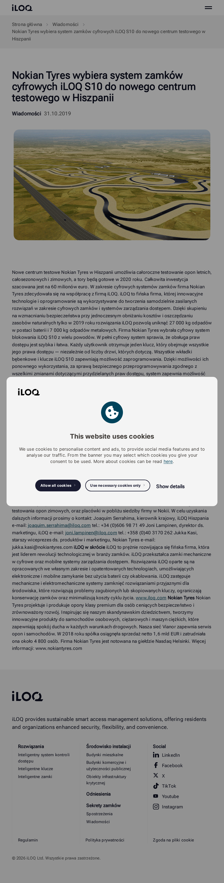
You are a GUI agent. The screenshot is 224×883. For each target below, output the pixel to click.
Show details (170, 486)
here (168, 461)
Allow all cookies (55, 485)
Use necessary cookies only (115, 485)
